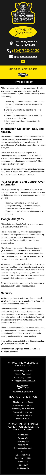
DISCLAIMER (29, 392)
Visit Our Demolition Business (23, 69)
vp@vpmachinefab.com (25, 56)
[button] (23, 61)
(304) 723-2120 (25, 50)
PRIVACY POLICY (18, 392)
